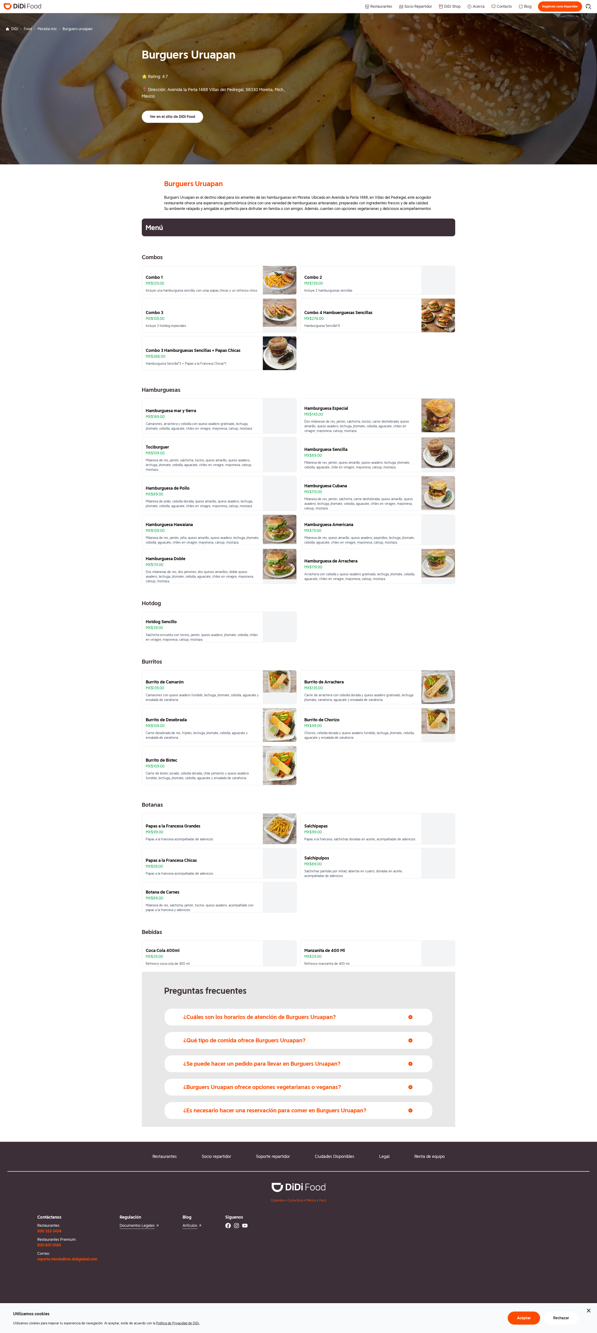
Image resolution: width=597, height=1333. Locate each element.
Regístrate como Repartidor (560, 6)
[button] (560, 6)
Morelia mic (47, 29)
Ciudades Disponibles (334, 1156)
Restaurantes (165, 1156)
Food (28, 29)
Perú (322, 1200)
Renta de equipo (429, 1156)
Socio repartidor (216, 1156)
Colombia (277, 1200)
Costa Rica (295, 1200)
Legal (384, 1156)
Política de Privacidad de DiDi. (178, 1323)
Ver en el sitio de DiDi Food (172, 116)
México (311, 1200)
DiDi (14, 29)
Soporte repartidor (273, 1156)
